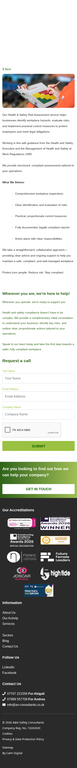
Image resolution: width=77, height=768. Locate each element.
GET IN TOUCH (38, 489)
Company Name (11, 407)
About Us (8, 612)
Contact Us (10, 646)
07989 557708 (25, 699)
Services (8, 623)
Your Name (8, 371)
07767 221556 (25, 693)
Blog (5, 641)
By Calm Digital (12, 753)
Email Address (10, 389)
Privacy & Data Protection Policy (23, 739)
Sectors (7, 635)
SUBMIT (38, 446)
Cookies (7, 733)
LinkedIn (8, 667)
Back (7, 69)
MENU (70, 9)
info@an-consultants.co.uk (25, 704)
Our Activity (10, 618)
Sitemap (7, 747)
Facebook (9, 672)
